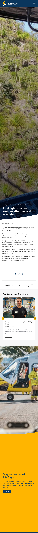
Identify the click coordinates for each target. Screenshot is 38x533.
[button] (16, 274)
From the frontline (20, 205)
